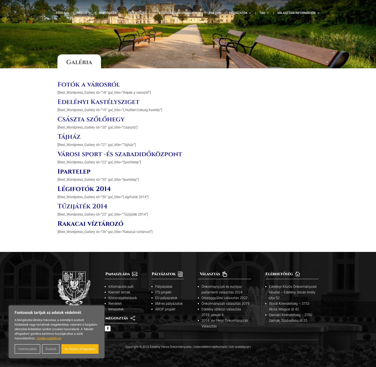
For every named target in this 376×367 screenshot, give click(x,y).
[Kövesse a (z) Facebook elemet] (108, 328)
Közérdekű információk (178, 13)
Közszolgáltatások (122, 298)
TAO (262, 13)
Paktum (215, 13)
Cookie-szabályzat (49, 338)
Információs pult (120, 287)
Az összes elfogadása (80, 349)
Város (82, 13)
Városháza (107, 13)
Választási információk (296, 13)
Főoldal (62, 13)
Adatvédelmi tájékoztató (211, 347)
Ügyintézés (137, 13)
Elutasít (50, 349)
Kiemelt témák (119, 292)
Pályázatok (238, 13)
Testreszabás (27, 349)
